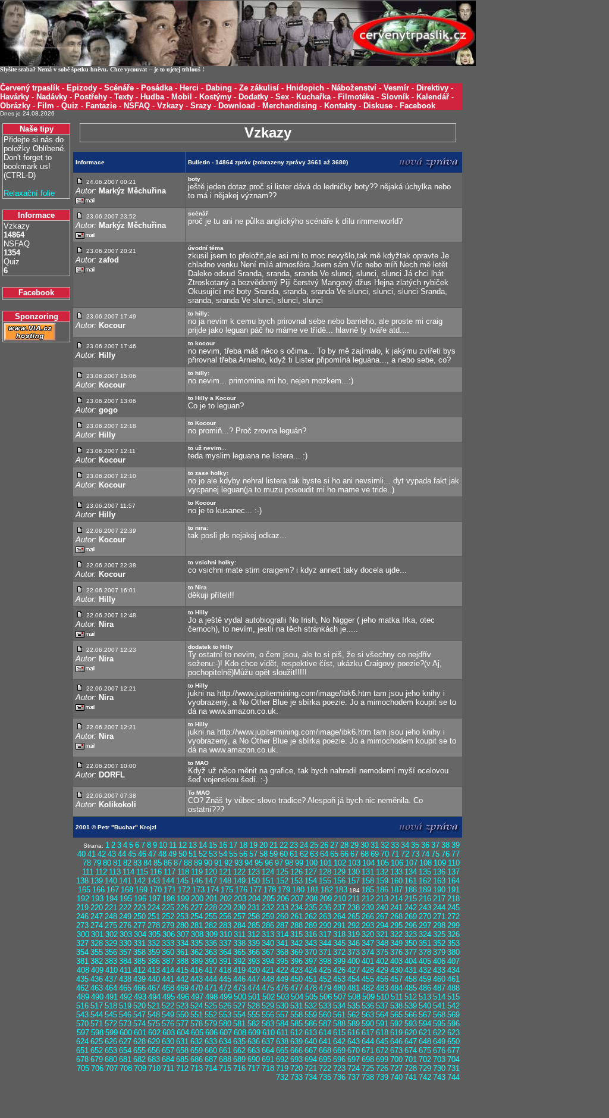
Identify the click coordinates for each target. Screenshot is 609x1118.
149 (239, 880)
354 (82, 952)
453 (339, 979)
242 (410, 907)
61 (294, 854)
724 (353, 1068)
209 (325, 898)
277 (139, 925)
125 (282, 871)
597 (83, 1032)
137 (453, 871)
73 (415, 854)
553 (225, 1014)
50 (182, 854)
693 (296, 1059)
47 (152, 854)
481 (353, 987)
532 (310, 1005)
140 (111, 880)
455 (368, 979)
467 (153, 987)
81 (117, 862)
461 (453, 979)
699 (382, 1059)
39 (455, 845)
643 (353, 1041)
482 (368, 987)
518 (111, 1005)
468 (168, 987)
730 (439, 1068)
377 (410, 952)
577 (182, 1023)
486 (425, 987)
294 (382, 925)
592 (396, 1023)
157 (353, 880)
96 (269, 862)
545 (111, 1014)
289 (310, 925)
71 (395, 854)
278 (153, 925)
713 (196, 1068)
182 (327, 889)
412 (139, 970)
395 (282, 961)
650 (453, 1041)
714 (211, 1068)
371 (325, 952)
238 (353, 907)
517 (96, 1005)
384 (125, 961)
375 (382, 952)
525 (211, 1005)
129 (339, 871)
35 (415, 845)
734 (310, 1077)
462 (82, 987)
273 (82, 925)
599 (111, 1032)
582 (253, 1023)
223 (139, 907)
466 (139, 987)
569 (453, 1014)
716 (239, 1068)
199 (183, 898)
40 (81, 854)
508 (354, 996)
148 (225, 880)
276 (125, 925)
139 (96, 880)
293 (368, 925)
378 (425, 952)
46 (142, 854)
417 (211, 970)
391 (225, 961)
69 (375, 854)
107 (411, 862)
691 (268, 1059)
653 (111, 1050)
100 (311, 862)
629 (153, 1041)
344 (325, 943)
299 (453, 925)
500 (240, 996)
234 (296, 907)
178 (269, 889)
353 (453, 943)
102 (340, 862)
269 (410, 916)
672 (382, 1050)
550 (182, 1014)
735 (325, 1077)
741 (410, 1077)
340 (268, 943)
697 (353, 1059)
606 (211, 1032)
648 (425, 1041)
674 (410, 1050)
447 (253, 979)
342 (296, 943)
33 (395, 845)
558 (296, 1014)
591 (382, 1023)
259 (268, 916)
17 (233, 845)
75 (435, 854)
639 (296, 1041)
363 (211, 952)
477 (296, 987)
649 (439, 1041)
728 (410, 1068)
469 (182, 987)
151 (268, 880)
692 (282, 1059)
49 (172, 854)
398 (325, 961)
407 (453, 961)
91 (218, 862)
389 (196, 961)
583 (268, 1023)
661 (225, 1050)
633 (211, 1041)
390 (211, 961)
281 (196, 925)
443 (196, 979)
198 (168, 898)
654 (125, 1050)
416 (196, 970)
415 (182, 970)
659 (196, 1050)
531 (296, 1005)
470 (196, 987)
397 (310, 961)
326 (453, 934)
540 (425, 1005)
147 (211, 880)
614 (325, 1032)
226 (182, 907)
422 (282, 970)
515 (453, 996)
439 (139, 979)
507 (340, 996)
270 (425, 916)
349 (396, 943)
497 (197, 996)
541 (439, 1005)
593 (410, 1023)
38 (445, 845)
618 (382, 1032)
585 (296, 1023)
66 (344, 854)
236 (325, 907)
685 (182, 1059)
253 (182, 916)
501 (254, 996)
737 (353, 1077)
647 (410, 1041)
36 (425, 845)
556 (268, 1014)
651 (82, 1050)
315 (296, 934)
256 (225, 916)
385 (139, 961)
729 (425, 1068)
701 (410, 1059)
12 (182, 845)
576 (168, 1023)
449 (282, 979)
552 (211, 1014)
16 (223, 845)
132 (382, 871)
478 (310, 987)
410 (111, 970)
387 (168, 961)
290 (325, 925)
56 (243, 854)
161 (410, 880)
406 (439, 961)
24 (304, 845)
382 (96, 961)
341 (282, 943)
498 (211, 996)
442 (182, 979)
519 (125, 1005)
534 (339, 1005)
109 (440, 862)
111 (87, 871)
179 (284, 889)
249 (125, 916)
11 (173, 845)
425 (325, 970)
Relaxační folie (29, 193)
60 (284, 854)
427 (353, 970)
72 (405, 854)
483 (382, 987)
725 (368, 1068)
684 (168, 1059)
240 (382, 907)
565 (396, 1014)
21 (273, 845)
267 (382, 916)
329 (111, 943)
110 (454, 862)
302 (111, 934)
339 (253, 943)
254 (196, 916)
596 (453, 1023)
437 (111, 979)
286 (268, 925)
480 (339, 987)
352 (439, 943)
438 (125, 979)
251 (153, 916)
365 (239, 952)
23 (294, 845)
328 (96, 943)
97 (279, 862)
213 (382, 898)
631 (182, 1041)
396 (296, 961)
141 (125, 880)
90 (208, 862)
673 (396, 1050)
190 (439, 889)
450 (296, 979)
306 (168, 934)
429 (382, 970)
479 (325, 987)
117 (169, 871)
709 (140, 1068)
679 (96, 1059)
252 (168, 916)
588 (339, 1023)
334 (182, 943)
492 (126, 996)
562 (353, 1014)
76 (445, 854)
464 (111, 987)
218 (453, 898)
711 (168, 1068)
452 (325, 979)
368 (282, 952)
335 (196, 943)
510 (382, 996)
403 (396, 961)
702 (425, 1059)
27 (334, 845)
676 (439, 1050)
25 (314, 845)
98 (289, 862)
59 (273, 854)
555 (253, 1014)
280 (182, 925)
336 (211, 943)
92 (228, 862)
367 (268, 952)
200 (197, 898)
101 (325, 862)
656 (153, 1050)
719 (282, 1068)
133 (396, 871)
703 (439, 1059)
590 (368, 1023)
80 (107, 862)
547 (139, 1014)
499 (225, 996)
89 (198, 862)
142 (139, 880)
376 (396, 952)
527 (239, 1005)
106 (397, 862)
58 (263, 854)
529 (268, 1005)
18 (243, 845)
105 (382, 862)
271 (439, 916)
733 (296, 1077)
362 (196, 952)
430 (396, 970)
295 (396, 925)
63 (314, 854)
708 (126, 1068)
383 (111, 961)
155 (325, 880)
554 (239, 1014)
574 (139, 1023)
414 (168, 970)
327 (82, 943)
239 (368, 907)
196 (140, 898)
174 (212, 889)
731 (453, 1068)
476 (282, 987)
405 (425, 961)
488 (453, 987)
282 (211, 925)
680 (111, 1059)
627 (125, 1041)
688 (225, 1059)
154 (310, 880)
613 (310, 1032)
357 (125, 952)
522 (168, 1005)
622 (439, 1032)
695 (325, 1059)
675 (425, 1050)
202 (225, 898)
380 (453, 952)
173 (198, 889)
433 (439, 970)
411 (125, 970)
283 (225, 925)
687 (211, 1059)
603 (168, 1032)
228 (211, 907)
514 (439, 996)
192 (83, 898)
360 (168, 952)
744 (453, 1077)
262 (310, 916)
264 (339, 916)
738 (368, 1077)
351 (425, 943)
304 (140, 934)
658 (182, 1050)
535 (353, 1005)
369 (296, 952)
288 (296, 925)
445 (225, 979)
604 (183, 1032)
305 (154, 934)
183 (341, 889)
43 (112, 854)
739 (382, 1077)
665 (282, 1050)
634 (225, 1041)
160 (396, 880)
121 (225, 871)
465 (125, 987)
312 (253, 934)
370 (310, 952)
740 (396, 1077)
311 (240, 934)
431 (410, 970)
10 (163, 845)
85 (157, 862)
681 (125, 1059)
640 (310, 1041)
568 (439, 1014)
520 (139, 1005)
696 (339, 1059)
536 (368, 1005)
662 (239, 1050)
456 (382, 979)
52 (203, 854)
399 (339, 961)
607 (225, 1032)
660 (211, 1050)
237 (339, 907)
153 (296, 880)
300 (83, 934)
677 (453, 1050)
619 (396, 1032)
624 (82, 1041)
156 (339, 880)
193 (97, 898)
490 (97, 996)
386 (153, 961)
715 (225, 1068)
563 (368, 1014)
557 (282, 1014)
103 (354, 862)
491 (111, 996)
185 (368, 889)
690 (253, 1059)
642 (339, 1041)
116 (156, 871)
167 (112, 889)
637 (268, 1041)
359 (153, 952)
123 (253, 871)
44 (122, 854)
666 (296, 1050)
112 (101, 871)
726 (382, 1068)
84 (147, 862)
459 (425, 979)
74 (425, 854)
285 (253, 925)
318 (339, 934)
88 (188, 862)
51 (193, 854)
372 (339, 952)
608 (240, 1032)
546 (125, 1014)
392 (239, 961)
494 (154, 996)
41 (91, 854)
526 (225, 1005)
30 (364, 845)
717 (253, 1068)
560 (325, 1014)
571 (96, 1023)
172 (184, 889)
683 (153, 1059)
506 (325, 996)
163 (439, 880)
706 (97, 1068)
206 (283, 898)
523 (182, 1005)
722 (325, 1068)
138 (82, 880)
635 (239, 1041)
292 (353, 925)
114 (128, 871)
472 (225, 987)
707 (111, 1068)
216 (425, 898)
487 (439, 987)
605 (197, 1032)
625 (96, 1041)
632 (196, 1041)
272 (453, 916)
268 (396, 916)
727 (396, 1068)
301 (97, 934)
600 (126, 1032)
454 (353, 979)
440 (153, 979)
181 (312, 889)
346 (353, 943)
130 (353, 871)
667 (310, 1050)
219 (82, 907)
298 (439, 925)
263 (325, 916)
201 (211, 898)
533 (325, 1005)
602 (154, 1032)
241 (396, 907)
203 (240, 898)
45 (132, 854)
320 (368, 934)
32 (385, 845)
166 (98, 889)
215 (410, 898)
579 (211, 1023)
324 (425, 934)
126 (296, 871)
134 (410, 871)
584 (282, 1023)
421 (268, 970)
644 (368, 1041)
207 (297, 898)
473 (239, 987)
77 (455, 854)
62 (304, 854)
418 (225, 970)
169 (141, 889)
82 (127, 862)
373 (353, 952)
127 (310, 871)
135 (425, 871)
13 (193, 845)
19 (253, 845)
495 (168, 996)
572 (111, 1023)
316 (310, 934)
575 (153, 1023)
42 (102, 854)
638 (282, 1041)
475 (268, 987)
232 (268, 907)
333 (168, 943)
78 (87, 862)
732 (282, 1077)
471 (211, 987)
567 (425, 1014)
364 (225, 952)
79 (97, 862)
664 (268, 1050)
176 (241, 889)
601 (140, 1032)
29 (354, 845)
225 (168, 907)
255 (211, 916)
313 (268, 934)
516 (82, 1005)
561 (339, 1014)
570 (82, 1023)
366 (253, 952)
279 (168, 925)
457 (396, 979)
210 (340, 898)
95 (259, 862)
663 (253, 1050)
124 (268, 871)
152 (282, 880)
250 (139, 916)
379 (439, 952)
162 (425, 880)
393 (253, 961)
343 (310, 943)
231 (253, 907)
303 (126, 934)
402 (382, 961)
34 (405, 845)
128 (325, 871)
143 (153, 880)
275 (111, 925)
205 (268, 898)
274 (96, 925)
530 (282, 1005)
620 (410, 1032)
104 (368, 862)
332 (153, 943)
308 (197, 934)
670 (353, 1050)
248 (111, 916)
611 (282, 1032)
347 (368, 943)
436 (96, 979)
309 (211, 934)
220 (96, 907)
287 (282, 925)
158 (368, 880)
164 (453, 880)
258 (253, 916)
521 (153, 1005)
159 (382, 880)
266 (368, 916)
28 (344, 845)
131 (368, 871)
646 (396, 1041)
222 (125, 907)
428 (368, 970)
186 (382, 889)
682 (139, 1059)
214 (396, 898)
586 (310, 1023)
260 (282, 916)
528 (253, 1005)
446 (239, 979)
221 (111, 907)
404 (410, 961)
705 (83, 1068)
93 (238, 862)
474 (253, 987)
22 (284, 845)
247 (96, 916)
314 (282, 934)
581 (239, 1023)
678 (82, 1059)
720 (296, 1068)
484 (396, 987)
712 (182, 1068)
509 (368, 996)
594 (425, 1023)
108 (425, 862)
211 (354, 898)
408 (83, 970)
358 (139, 952)
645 (382, 1041)
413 (153, 970)
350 (410, 943)
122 (239, 871)
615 (339, 1032)
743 (439, 1077)
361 (182, 952)
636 (253, 1041)
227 (196, 907)
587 (325, 1023)
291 (339, 925)
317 (325, 934)
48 (162, 854)
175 (227, 889)
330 (125, 943)
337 (225, 943)
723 (339, 1068)
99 (299, 862)
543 (82, 1014)
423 (296, 970)
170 (155, 889)
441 (168, 979)
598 (97, 1032)
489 (83, 996)
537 (382, 1005)
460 (439, 979)
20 (263, 845)
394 (268, 961)
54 (223, 854)
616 (353, 1032)
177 (255, 889)
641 (325, 1041)
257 (239, 916)
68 (364, 854)
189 (425, 889)
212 (368, 898)
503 (283, 996)
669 (339, 1050)
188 (410, 889)
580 (225, 1023)
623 (453, 1032)
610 (268, 1032)
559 (310, 1014)
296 (410, 925)
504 (297, 996)
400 (353, 961)
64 (324, 854)
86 (168, 862)
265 (353, 916)
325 (439, 934)
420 (253, 970)
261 (296, 916)
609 (254, 1032)
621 (425, 1032)
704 (453, 1059)
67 (354, 854)
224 (153, 907)
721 (310, 1068)
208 (311, 898)
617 (368, 1032)
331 (139, 943)
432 (425, 970)
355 (96, 952)
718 (268, 1068)
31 (375, 845)
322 (396, 934)
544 (96, 1014)
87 (178, 862)
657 (168, 1050)
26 (324, 845)
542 (453, 1005)
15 (213, 845)
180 (298, 889)
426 (339, 970)
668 (325, 1050)
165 (84, 889)
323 (410, 934)
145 (182, 880)
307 (183, 934)
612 (296, 1032)
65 (334, 854)
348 (382, 943)
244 (439, 907)
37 (435, 845)
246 (82, 916)
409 (97, 970)
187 (396, 889)
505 (311, 996)
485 (410, 987)
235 (310, 907)
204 (254, 898)
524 (196, 1005)
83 (137, 862)
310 (225, 934)
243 (425, 907)
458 (410, 979)
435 (82, 979)
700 (396, 1059)
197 (154, 898)
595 (439, 1023)
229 (225, 907)
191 (453, 889)
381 (82, 961)
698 (368, 1059)
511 (397, 996)
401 (368, 961)
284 (239, 925)
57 (253, 854)
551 (196, 1014)
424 (310, 970)
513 (425, 996)
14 (203, 845)
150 (253, 880)
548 (153, 1014)
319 (353, 934)
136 (439, 871)
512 (410, 996)
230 (239, 907)
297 (425, 925)
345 (339, 943)
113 (115, 871)
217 (439, 898)
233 (282, 907)
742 (425, 1077)
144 (168, 880)
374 (368, 952)
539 (410, 1005)
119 (197, 871)
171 (170, 889)
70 (385, 854)
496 (183, 996)
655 (139, 1050)
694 (310, 1059)
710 (154, 1068)
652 (96, 1050)
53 (213, 854)
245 (453, 907)
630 (168, 1041)
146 (196, 880)
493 (140, 996)
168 (127, 889)
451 (310, 979)
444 (211, 979)
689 (239, 1059)
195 (126, 898)
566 (410, 1014)
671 (368, 1050)
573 (125, 1023)
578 (196, 1023)
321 (382, 934)
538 (396, 1005)
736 (339, 1077)
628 (139, 1041)
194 (111, 898)
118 (183, 871)
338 (239, 943)
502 (268, 996)
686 (196, 1059)
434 (453, 970)
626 (111, 1041)
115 (142, 871)
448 (268, 979)
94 (248, 862)
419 (239, 970)
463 (96, 987)
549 (168, 1014)
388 (182, 961)
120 (211, 871)
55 (233, 854)
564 (382, 1014)
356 (111, 952)
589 (353, 1023)
